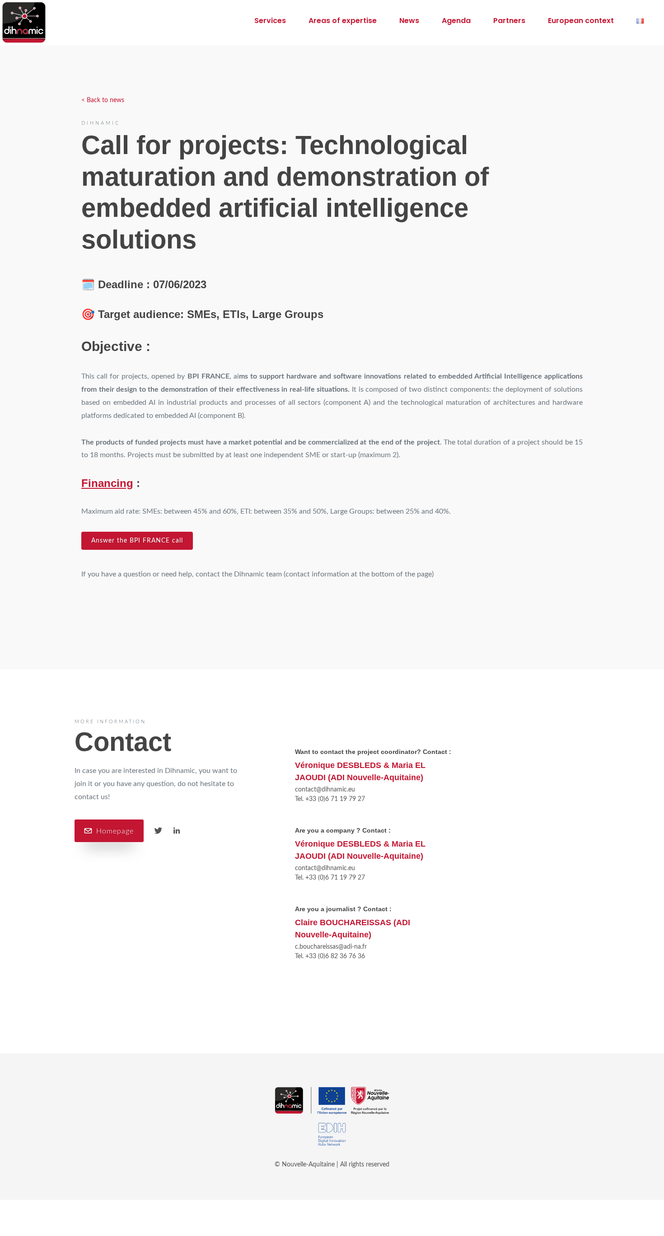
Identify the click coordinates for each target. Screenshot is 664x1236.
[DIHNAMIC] (28, 22)
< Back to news (102, 100)
